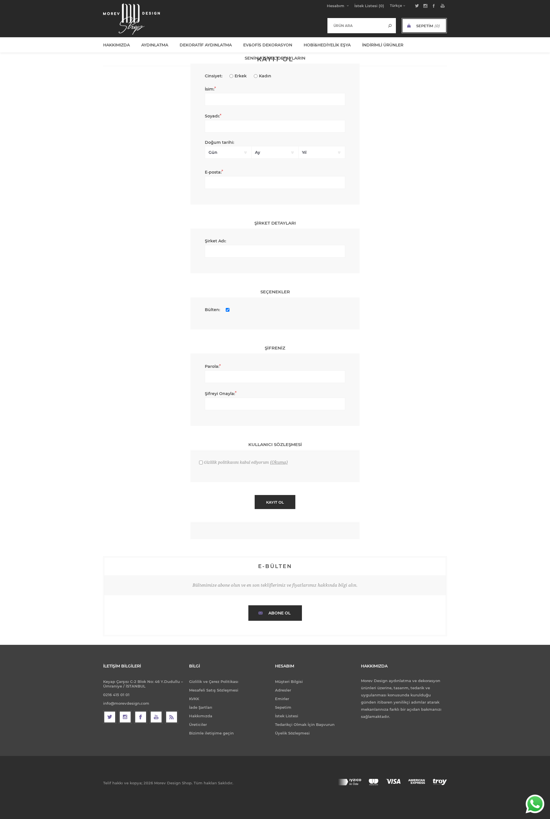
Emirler (282, 698)
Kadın (265, 75)
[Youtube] (156, 717)
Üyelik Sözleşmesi (292, 733)
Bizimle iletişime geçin (211, 733)
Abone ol (279, 613)
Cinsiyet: (213, 75)
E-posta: (213, 172)
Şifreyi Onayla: (220, 393)
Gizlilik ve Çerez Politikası (213, 681)
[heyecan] (109, 717)
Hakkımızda (200, 716)
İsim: (209, 89)
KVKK (194, 698)
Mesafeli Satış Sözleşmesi (213, 690)
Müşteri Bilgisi (289, 681)
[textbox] (356, 25)
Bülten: (212, 309)
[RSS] (171, 717)
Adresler (283, 690)
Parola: (212, 366)
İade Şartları (200, 707)
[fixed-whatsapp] (535, 804)
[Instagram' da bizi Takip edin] (125, 717)
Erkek (241, 75)
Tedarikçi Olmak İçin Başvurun (305, 724)
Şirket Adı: (215, 240)
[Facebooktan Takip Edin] (140, 717)
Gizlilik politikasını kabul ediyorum (236, 462)
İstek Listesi (286, 716)
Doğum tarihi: (219, 142)
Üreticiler (198, 724)
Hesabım (335, 5)
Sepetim (283, 707)
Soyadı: (212, 116)
